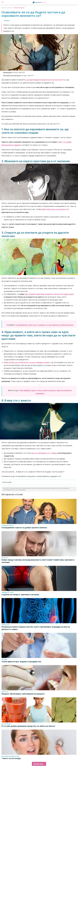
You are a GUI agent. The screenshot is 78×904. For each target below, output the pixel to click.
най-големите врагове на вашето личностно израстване (49, 294)
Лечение (4, 659)
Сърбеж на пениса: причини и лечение (20, 594)
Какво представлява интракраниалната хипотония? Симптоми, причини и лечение (38, 561)
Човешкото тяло (8, 592)
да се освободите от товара (44, 453)
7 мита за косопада (11, 758)
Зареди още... (39, 764)
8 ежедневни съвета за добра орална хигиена (24, 527)
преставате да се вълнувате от (55, 209)
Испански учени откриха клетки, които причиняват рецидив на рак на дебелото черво (36, 628)
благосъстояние (7, 7)
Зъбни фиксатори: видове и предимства (21, 661)
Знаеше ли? (5, 625)
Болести (5, 558)
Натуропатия (6, 724)
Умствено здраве (19, 7)
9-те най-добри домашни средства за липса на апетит (28, 726)
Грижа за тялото (8, 525)
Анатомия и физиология (10, 756)
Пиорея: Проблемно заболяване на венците (23, 694)
